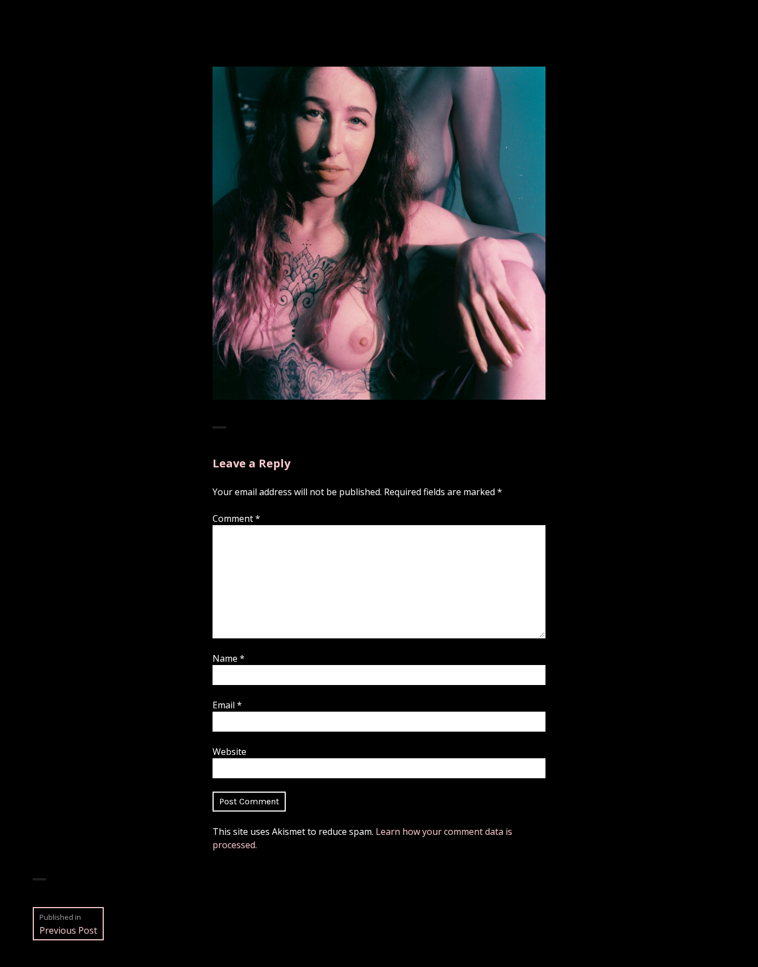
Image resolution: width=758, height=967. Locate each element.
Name (229, 658)
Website (229, 752)
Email (227, 705)
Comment (236, 518)
